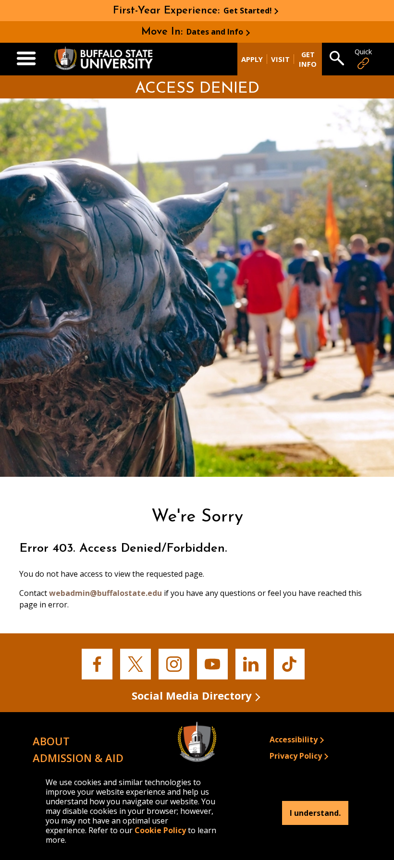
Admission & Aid (78, 758)
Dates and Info (214, 31)
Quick (363, 51)
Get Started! (247, 10)
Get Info (308, 59)
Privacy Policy (296, 756)
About (51, 741)
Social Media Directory (192, 695)
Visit (280, 59)
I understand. (315, 813)
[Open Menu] (26, 59)
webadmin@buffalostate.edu (105, 593)
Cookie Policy (160, 830)
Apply (252, 59)
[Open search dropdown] (337, 59)
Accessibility (294, 739)
